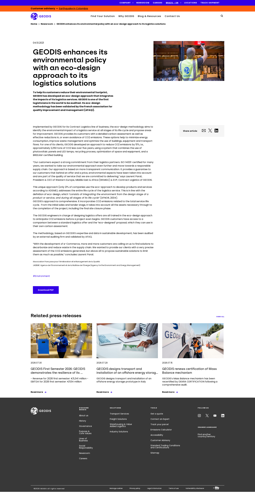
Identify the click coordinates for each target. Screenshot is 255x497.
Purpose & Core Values (85, 432)
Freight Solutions (118, 419)
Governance (85, 426)
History (82, 421)
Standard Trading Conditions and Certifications (165, 446)
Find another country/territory (206, 435)
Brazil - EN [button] (172, 3)
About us (83, 415)
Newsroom (84, 453)
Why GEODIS (126, 16)
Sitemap (155, 453)
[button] (125, 3)
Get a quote (157, 414)
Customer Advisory (160, 440)
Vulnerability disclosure (195, 488)
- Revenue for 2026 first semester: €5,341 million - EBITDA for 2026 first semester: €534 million (59, 380)
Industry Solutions (119, 432)
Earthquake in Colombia (73, 8)
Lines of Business (83, 439)
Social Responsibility (86, 447)
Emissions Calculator (161, 430)
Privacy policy (135, 488)
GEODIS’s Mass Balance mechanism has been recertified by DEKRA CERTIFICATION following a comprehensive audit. (189, 381)
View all (220, 317)
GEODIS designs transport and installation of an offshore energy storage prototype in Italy (124, 380)
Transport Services (119, 414)
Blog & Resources (149, 16)
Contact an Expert (160, 419)
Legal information (154, 488)
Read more (37, 392)
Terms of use (174, 488)
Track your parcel (160, 424)
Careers (83, 458)
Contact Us (172, 16)
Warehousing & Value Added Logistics (121, 425)
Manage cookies (116, 488)
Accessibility (157, 435)
